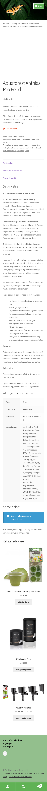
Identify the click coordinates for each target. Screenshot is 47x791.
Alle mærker (23, 23)
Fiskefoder (15, 26)
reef (27, 148)
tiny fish (20, 151)
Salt (31, 148)
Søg (23, 786)
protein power (19, 148)
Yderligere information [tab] (12, 170)
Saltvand (6, 26)
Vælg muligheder (23, 669)
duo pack (32, 145)
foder (5, 148)
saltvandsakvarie (10, 151)
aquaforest (23, 145)
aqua (16, 145)
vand (27, 151)
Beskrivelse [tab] (8, 163)
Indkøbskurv (36, 784)
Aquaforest (34, 23)
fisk (37, 145)
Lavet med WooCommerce (20, 776)
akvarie (10, 145)
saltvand (37, 148)
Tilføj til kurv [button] (23, 602)
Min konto (8, 786)
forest (10, 148)
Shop (15, 23)
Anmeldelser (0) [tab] (10, 178)
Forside (9, 23)
